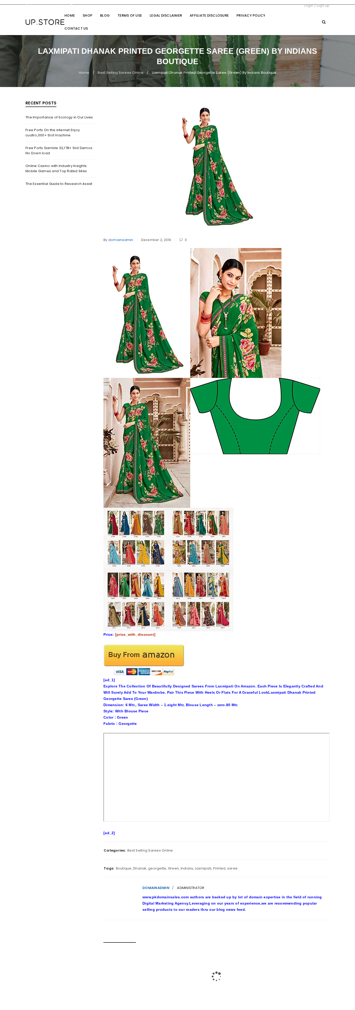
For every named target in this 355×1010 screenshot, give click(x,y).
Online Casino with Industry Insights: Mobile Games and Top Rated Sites (56, 168)
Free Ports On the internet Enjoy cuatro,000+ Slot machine (52, 133)
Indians (187, 868)
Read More (114, 988)
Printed (219, 868)
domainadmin (120, 240)
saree (232, 868)
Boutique (124, 868)
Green (173, 868)
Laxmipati (203, 868)
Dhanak (140, 868)
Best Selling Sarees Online (120, 72)
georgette (157, 868)
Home (84, 72)
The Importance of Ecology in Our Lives (59, 117)
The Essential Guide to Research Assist (59, 183)
